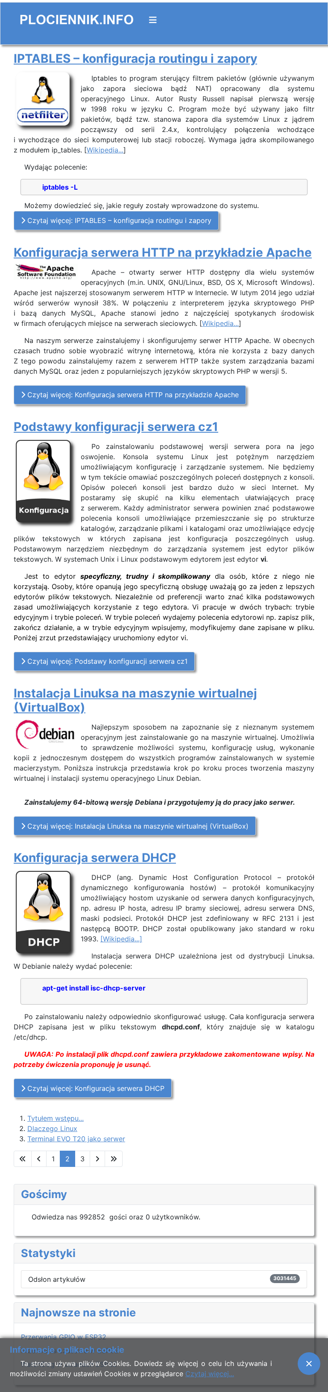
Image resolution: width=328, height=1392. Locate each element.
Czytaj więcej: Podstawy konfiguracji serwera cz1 (106, 661)
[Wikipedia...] (121, 939)
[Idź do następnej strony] (97, 1159)
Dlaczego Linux (52, 1128)
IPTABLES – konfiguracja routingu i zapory (135, 58)
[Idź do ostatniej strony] (114, 1159)
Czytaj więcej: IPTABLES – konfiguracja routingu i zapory (118, 220)
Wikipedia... (105, 150)
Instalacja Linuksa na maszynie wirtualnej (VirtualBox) (135, 700)
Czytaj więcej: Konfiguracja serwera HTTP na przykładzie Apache (132, 394)
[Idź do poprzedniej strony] (39, 1159)
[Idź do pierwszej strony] (23, 1159)
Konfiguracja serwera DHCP (95, 857)
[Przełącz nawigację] (153, 20)
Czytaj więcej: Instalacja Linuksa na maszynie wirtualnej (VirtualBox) (137, 826)
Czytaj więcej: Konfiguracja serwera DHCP (94, 1088)
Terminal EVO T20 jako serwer (76, 1138)
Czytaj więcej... (209, 1373)
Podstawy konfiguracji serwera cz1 (116, 426)
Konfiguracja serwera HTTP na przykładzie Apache (163, 252)
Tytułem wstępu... (55, 1118)
